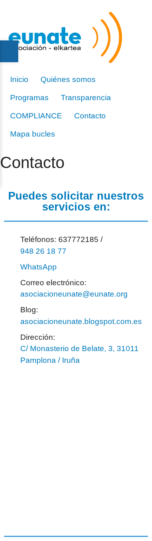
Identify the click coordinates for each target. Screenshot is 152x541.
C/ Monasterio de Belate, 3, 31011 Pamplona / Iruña (79, 354)
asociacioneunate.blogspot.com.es (81, 321)
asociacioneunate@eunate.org (74, 294)
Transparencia (86, 97)
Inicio (19, 79)
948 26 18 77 (43, 251)
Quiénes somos (68, 79)
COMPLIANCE (36, 116)
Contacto (90, 116)
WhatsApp (38, 267)
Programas (29, 97)
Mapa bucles (32, 134)
